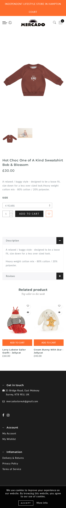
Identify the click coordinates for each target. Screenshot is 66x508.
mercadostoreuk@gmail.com (22, 401)
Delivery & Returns (13, 458)
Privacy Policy (10, 463)
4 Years (10, 205)
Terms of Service (11, 469)
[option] (33, 81)
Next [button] (53, 83)
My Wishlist (9, 439)
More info (42, 502)
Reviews (10, 276)
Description (12, 240)
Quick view (28, 312)
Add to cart (17, 342)
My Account (9, 433)
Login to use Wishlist (49, 214)
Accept (26, 503)
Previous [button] (8, 83)
